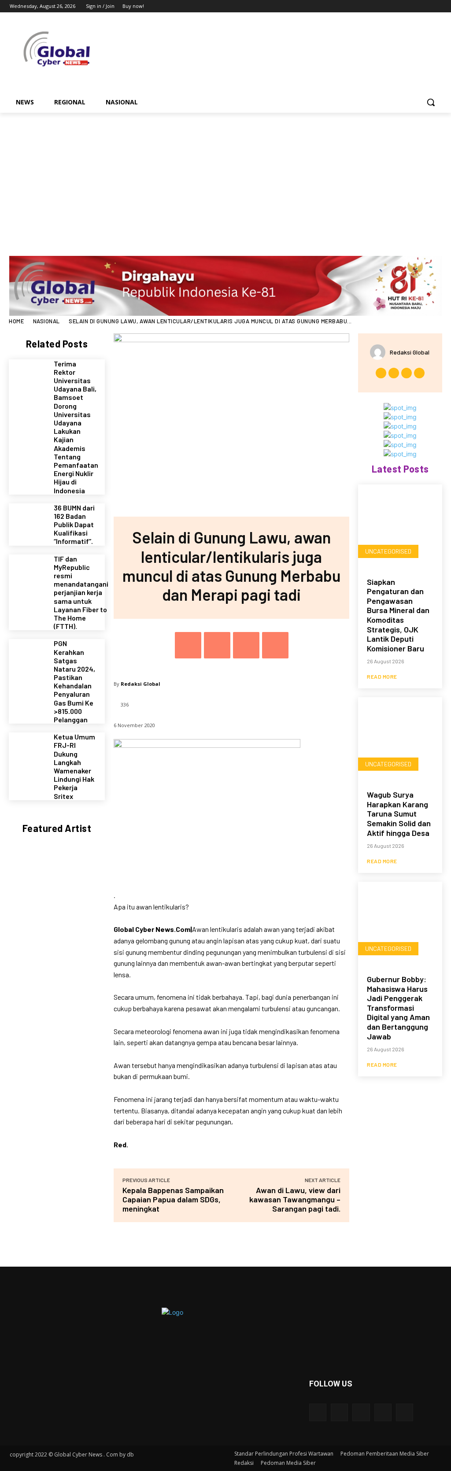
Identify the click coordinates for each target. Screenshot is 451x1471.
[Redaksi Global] (380, 352)
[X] (412, 6)
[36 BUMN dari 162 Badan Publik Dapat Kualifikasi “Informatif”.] (28, 522)
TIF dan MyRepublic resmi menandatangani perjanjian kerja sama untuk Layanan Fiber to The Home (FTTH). (81, 592)
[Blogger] (317, 1412)
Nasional (46, 321)
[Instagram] (400, 6)
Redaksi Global (140, 683)
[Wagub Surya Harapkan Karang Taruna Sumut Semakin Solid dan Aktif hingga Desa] (400, 739)
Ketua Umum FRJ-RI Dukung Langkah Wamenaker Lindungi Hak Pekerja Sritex (74, 766)
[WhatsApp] (275, 645)
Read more (382, 676)
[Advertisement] (225, 178)
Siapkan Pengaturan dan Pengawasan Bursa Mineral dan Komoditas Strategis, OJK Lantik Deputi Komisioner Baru (398, 615)
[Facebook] (387, 6)
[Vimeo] (424, 6)
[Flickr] (361, 1412)
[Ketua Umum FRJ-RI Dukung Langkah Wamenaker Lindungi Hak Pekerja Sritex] (28, 751)
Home (16, 321)
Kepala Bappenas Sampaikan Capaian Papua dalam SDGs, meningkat (173, 1199)
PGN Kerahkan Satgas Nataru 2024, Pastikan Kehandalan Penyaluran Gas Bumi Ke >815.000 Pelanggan (74, 681)
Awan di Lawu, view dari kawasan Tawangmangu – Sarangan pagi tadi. (294, 1199)
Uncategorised (388, 551)
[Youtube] (436, 6)
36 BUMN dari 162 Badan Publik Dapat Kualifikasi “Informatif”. (74, 524)
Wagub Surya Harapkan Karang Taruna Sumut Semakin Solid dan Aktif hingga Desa (399, 813)
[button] (430, 102)
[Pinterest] (246, 645)
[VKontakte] (404, 1412)
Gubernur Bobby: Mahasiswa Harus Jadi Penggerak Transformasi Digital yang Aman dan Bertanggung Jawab (398, 1007)
